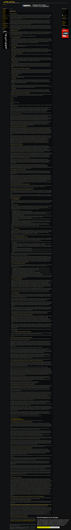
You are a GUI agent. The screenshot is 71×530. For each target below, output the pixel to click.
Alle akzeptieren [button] (41, 527)
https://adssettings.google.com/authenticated (17, 419)
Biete (3, 29)
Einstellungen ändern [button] (55, 527)
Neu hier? (4, 4)
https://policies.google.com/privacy (16, 418)
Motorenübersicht (5, 25)
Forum (4, 15)
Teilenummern (5, 26)
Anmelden (4, 11)
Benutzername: (64, 9)
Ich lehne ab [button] (47, 527)
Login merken (65, 15)
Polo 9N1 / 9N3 (5, 18)
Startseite (4, 9)
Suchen (4, 13)
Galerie (4, 12)
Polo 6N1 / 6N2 (5, 17)
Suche (4, 28)
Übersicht (4, 24)
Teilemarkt (4, 27)
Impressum (4, 14)
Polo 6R (4, 19)
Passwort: (63, 12)
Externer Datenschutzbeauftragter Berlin (29, 520)
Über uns (4, 10)
